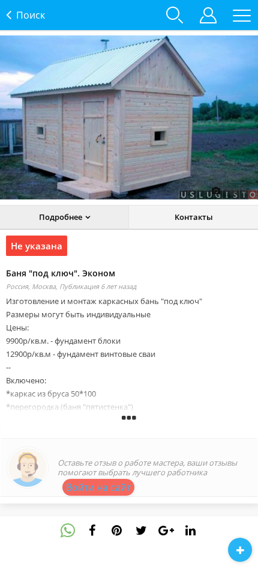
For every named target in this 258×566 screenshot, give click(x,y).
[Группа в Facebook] (92, 530)
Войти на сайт (98, 487)
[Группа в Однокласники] (141, 530)
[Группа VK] (117, 530)
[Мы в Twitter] (166, 530)
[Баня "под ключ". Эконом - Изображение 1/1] (129, 117)
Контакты (194, 216)
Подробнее (60, 216)
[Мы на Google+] (191, 530)
